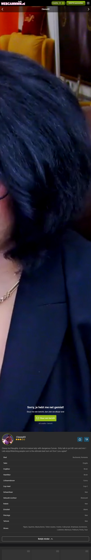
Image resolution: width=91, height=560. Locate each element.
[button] (79, 439)
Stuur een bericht (47, 418)
